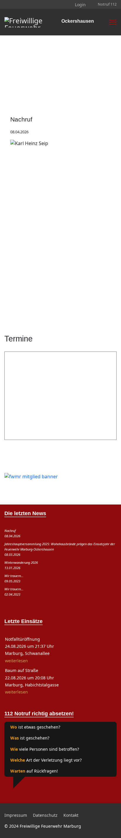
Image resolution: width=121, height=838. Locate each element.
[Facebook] (6, 4)
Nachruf (21, 119)
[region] (60, 55)
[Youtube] (10, 4)
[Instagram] (15, 4)
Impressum (15, 815)
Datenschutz (45, 815)
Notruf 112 (107, 4)
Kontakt (70, 815)
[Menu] (113, 22)
